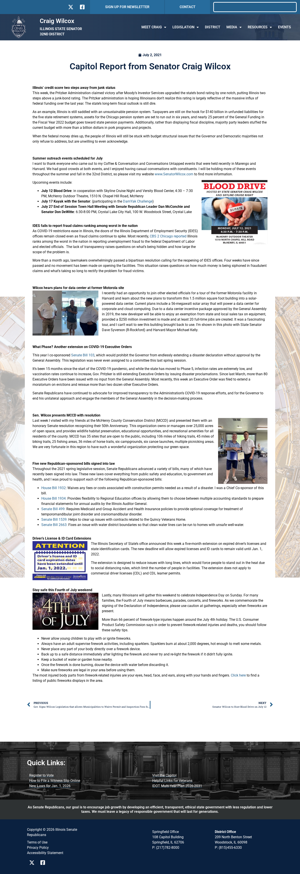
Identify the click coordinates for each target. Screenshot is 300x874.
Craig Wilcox (57, 21)
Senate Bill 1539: (54, 519)
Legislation (183, 27)
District (212, 27)
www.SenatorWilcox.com (174, 174)
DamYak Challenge (137, 201)
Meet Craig (151, 27)
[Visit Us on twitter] (70, 7)
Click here (238, 675)
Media (231, 27)
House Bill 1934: (54, 498)
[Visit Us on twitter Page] (33, 862)
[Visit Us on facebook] (82, 7)
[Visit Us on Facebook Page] (44, 862)
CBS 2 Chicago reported (168, 236)
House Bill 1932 (53, 488)
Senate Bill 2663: (54, 525)
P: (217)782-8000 (165, 847)
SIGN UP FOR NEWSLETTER (127, 7)
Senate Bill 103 (82, 355)
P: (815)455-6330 (228, 847)
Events (284, 27)
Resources (257, 27)
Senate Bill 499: (53, 509)
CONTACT (187, 7)
